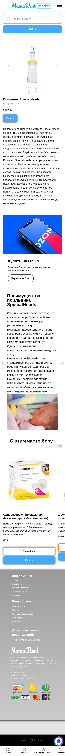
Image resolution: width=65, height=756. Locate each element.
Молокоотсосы (18, 606)
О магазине (17, 584)
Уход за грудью (18, 618)
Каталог (15, 580)
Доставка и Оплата (20, 588)
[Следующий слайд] (57, 65)
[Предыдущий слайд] (8, 65)
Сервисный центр (20, 591)
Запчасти (16, 621)
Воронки (16, 610)
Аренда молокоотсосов (22, 614)
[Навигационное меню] (59, 5)
